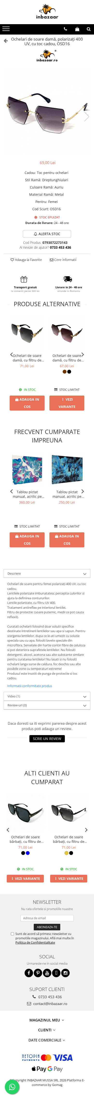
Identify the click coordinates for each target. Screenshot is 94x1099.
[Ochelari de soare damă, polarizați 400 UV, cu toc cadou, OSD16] (47, 111)
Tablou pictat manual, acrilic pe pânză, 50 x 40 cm (27, 494)
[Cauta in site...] (88, 29)
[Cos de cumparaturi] (77, 29)
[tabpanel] (47, 111)
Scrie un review (47, 738)
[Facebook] (29, 973)
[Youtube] (47, 973)
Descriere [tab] (14, 573)
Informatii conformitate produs (29, 686)
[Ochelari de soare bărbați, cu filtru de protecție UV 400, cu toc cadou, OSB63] (68, 813)
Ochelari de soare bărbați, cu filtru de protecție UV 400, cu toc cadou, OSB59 (25, 839)
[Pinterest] (38, 973)
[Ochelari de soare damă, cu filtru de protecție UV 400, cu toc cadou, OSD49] (66, 333)
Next (86, 117)
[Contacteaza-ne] (65, 29)
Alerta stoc (49, 233)
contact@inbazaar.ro (49, 1003)
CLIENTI (45, 1029)
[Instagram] (65, 973)
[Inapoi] (3, 40)
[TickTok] (56, 973)
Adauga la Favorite (28, 259)
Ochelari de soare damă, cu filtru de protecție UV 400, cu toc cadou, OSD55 (27, 357)
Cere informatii (64, 259)
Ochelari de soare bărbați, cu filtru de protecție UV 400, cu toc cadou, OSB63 (69, 839)
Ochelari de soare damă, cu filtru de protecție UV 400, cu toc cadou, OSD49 (67, 357)
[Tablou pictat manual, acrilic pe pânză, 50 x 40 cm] (27, 469)
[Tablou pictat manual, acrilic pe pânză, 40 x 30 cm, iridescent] (66, 469)
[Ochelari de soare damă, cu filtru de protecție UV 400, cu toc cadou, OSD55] (27, 333)
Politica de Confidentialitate (35, 942)
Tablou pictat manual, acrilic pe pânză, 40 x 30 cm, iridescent (67, 494)
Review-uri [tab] (17, 705)
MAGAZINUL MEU (45, 1020)
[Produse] (6, 30)
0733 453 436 (49, 996)
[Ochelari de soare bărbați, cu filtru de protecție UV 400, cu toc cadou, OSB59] (25, 813)
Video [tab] (13, 696)
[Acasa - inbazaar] (47, 12)
